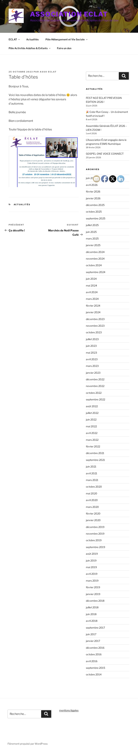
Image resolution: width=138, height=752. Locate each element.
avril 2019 (91, 573)
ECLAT (13, 39)
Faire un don (64, 48)
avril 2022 (91, 432)
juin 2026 (91, 178)
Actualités (32, 39)
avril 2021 (91, 473)
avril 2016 (91, 661)
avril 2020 (92, 500)
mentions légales (69, 710)
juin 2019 (91, 560)
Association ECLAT (69, 14)
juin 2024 (91, 278)
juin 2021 (91, 466)
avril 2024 (92, 292)
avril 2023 (92, 359)
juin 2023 (91, 345)
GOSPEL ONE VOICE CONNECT (105, 153)
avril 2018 (91, 620)
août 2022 (92, 406)
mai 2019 (91, 567)
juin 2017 (91, 634)
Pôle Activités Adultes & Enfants (28, 48)
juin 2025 (91, 231)
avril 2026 (92, 184)
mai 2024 (91, 285)
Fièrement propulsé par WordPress (28, 743)
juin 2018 (91, 614)
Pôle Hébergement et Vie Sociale (65, 39)
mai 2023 (91, 352)
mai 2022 (91, 426)
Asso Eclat (48, 71)
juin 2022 (91, 419)
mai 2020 (91, 493)
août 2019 (92, 553)
